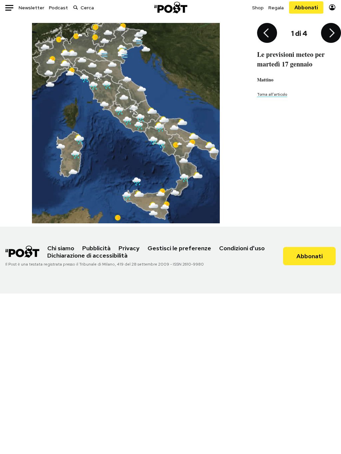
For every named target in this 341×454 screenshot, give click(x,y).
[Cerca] (75, 7)
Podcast (58, 8)
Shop (258, 8)
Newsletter (31, 8)
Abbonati (306, 7)
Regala (276, 8)
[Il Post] (170, 7)
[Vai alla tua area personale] (332, 7)
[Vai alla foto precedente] (267, 33)
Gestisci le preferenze (179, 248)
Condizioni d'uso (242, 248)
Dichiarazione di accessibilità (87, 255)
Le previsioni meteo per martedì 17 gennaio (291, 59)
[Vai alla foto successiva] (331, 33)
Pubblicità (96, 248)
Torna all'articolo (272, 94)
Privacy (129, 248)
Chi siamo (60, 248)
